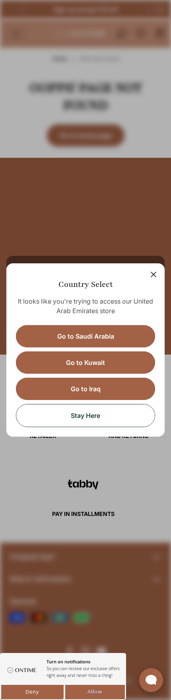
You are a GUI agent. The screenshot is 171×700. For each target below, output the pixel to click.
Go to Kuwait (85, 363)
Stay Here (85, 416)
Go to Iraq (86, 389)
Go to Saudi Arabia (85, 336)
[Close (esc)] (153, 274)
